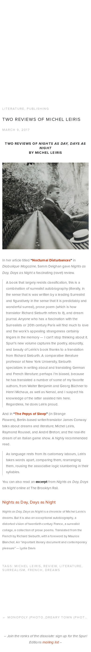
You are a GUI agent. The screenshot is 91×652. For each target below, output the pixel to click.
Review (50, 529)
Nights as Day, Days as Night (29, 465)
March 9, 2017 (16, 92)
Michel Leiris (27, 529)
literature (71, 529)
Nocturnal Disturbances (51, 223)
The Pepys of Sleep (30, 376)
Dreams (52, 532)
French (35, 532)
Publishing (38, 71)
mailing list (50, 605)
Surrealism (13, 532)
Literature (13, 71)
